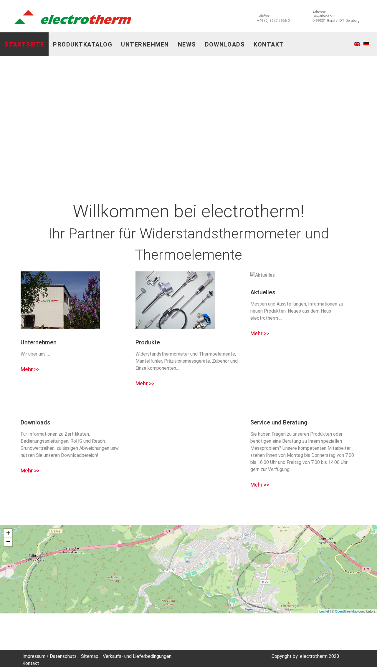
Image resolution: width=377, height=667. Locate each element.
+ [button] (8, 533)
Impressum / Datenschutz (49, 656)
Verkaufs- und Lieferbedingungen (137, 656)
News (187, 44)
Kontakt (269, 44)
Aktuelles (262, 292)
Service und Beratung (278, 422)
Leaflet (324, 611)
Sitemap (89, 656)
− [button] (8, 541)
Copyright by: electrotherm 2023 (305, 656)
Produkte (147, 342)
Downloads (225, 44)
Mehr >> (30, 369)
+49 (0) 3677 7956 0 (273, 21)
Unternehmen (145, 44)
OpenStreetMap (346, 611)
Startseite (24, 44)
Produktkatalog (82, 44)
